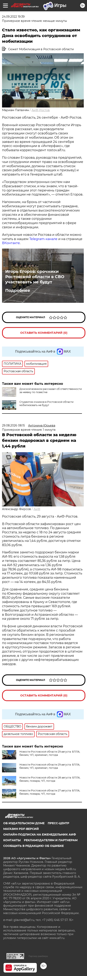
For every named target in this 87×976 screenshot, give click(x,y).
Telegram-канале (43, 239)
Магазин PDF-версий (21, 829)
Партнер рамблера (38, 956)
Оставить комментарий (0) (43, 333)
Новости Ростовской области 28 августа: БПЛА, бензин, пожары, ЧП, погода (49, 779)
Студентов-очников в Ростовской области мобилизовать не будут (46, 403)
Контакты (12, 840)
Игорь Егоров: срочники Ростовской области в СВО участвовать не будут (34, 276)
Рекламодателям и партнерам (50, 840)
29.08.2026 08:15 (13, 425)
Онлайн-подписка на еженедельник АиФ (39, 834)
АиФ (37, 509)
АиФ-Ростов (41, 110)
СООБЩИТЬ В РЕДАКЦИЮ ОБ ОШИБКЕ (33, 846)
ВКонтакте (11, 243)
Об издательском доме (24, 823)
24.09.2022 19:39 (13, 16)
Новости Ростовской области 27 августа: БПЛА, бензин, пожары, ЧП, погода (49, 792)
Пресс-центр (58, 823)
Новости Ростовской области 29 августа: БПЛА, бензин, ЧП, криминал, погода (49, 753)
